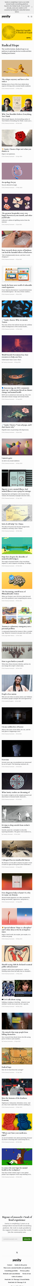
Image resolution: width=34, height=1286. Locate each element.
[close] (32, 7)
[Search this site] (28, 16)
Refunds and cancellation (11, 1273)
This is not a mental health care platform (17, 1268)
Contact (9, 1265)
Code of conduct (17, 1276)
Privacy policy (25, 1271)
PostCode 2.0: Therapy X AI (17, 1282)
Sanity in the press (21, 1265)
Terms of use (26, 1273)
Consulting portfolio (11, 1271)
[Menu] (31, 16)
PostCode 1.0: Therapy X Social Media (17, 1279)
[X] (17, 1252)
